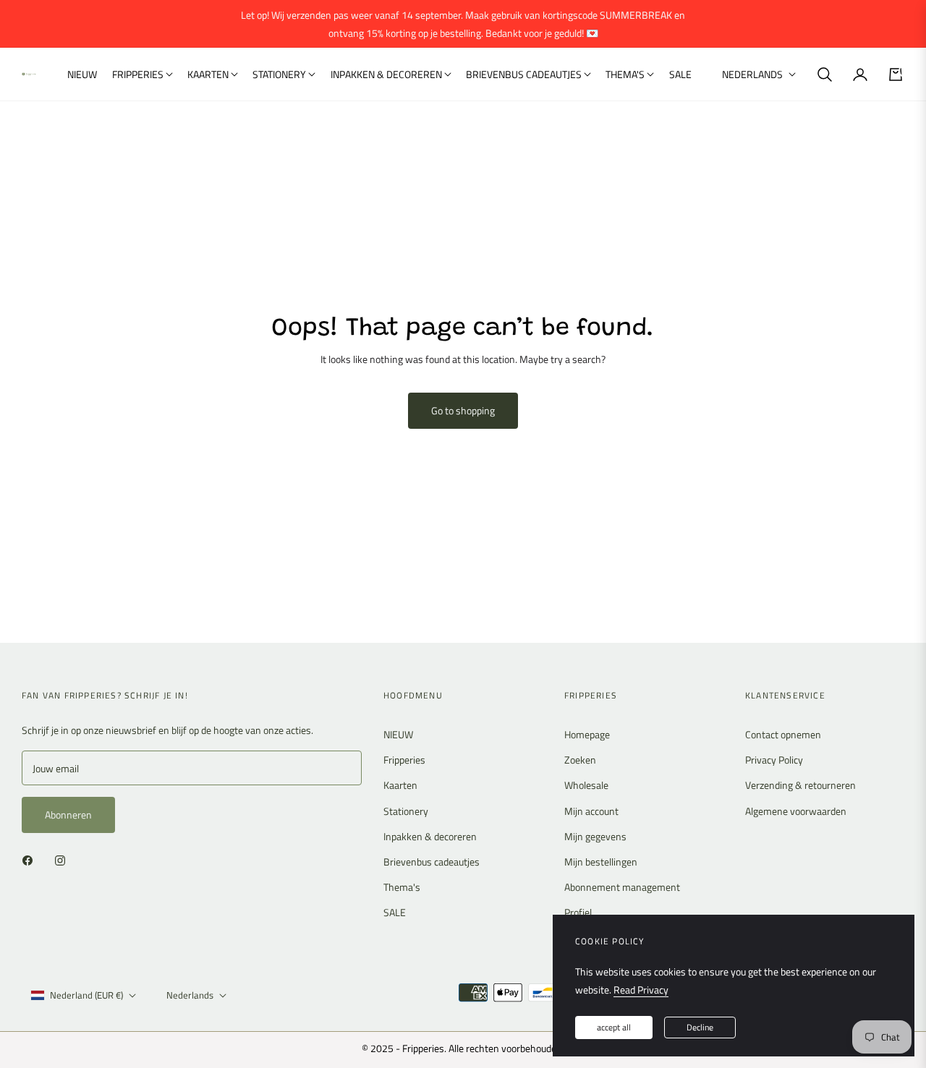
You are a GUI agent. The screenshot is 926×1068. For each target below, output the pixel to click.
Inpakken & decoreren (430, 836)
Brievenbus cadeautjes (431, 861)
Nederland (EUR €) (86, 995)
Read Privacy (640, 989)
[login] (860, 74)
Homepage (587, 734)
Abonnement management (622, 886)
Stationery (405, 811)
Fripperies (404, 759)
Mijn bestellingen (600, 861)
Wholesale (586, 785)
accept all (614, 1027)
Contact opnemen (783, 734)
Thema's (401, 886)
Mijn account (591, 811)
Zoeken (580, 759)
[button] (824, 74)
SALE (394, 912)
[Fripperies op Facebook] (31, 859)
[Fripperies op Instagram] (63, 859)
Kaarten (400, 785)
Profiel (578, 912)
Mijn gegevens (595, 836)
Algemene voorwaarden (795, 811)
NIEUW (398, 734)
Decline (700, 1027)
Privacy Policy (774, 759)
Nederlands (752, 74)
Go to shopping (463, 410)
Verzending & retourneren (800, 785)
